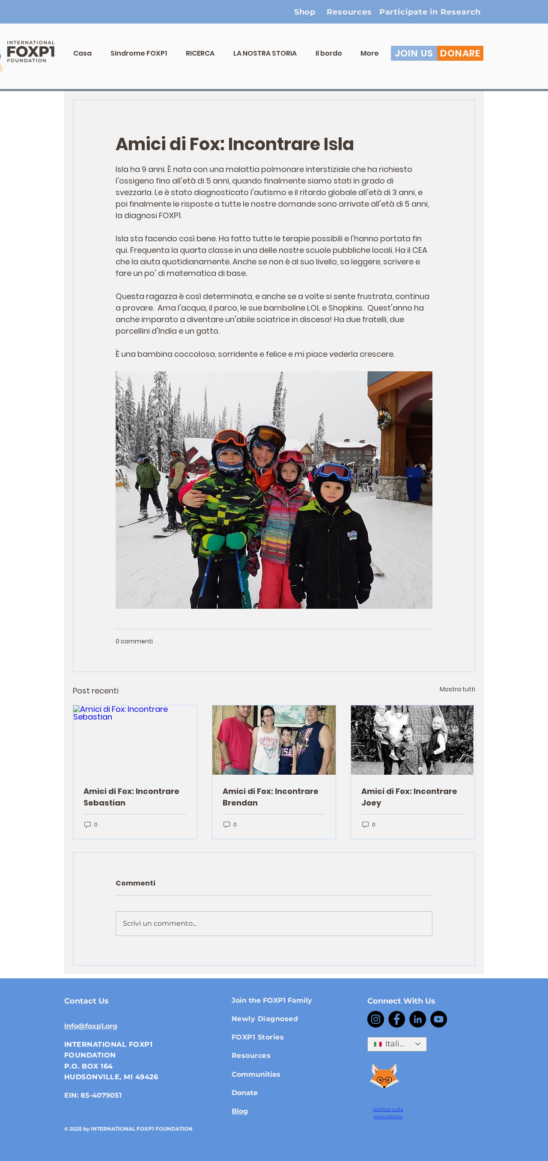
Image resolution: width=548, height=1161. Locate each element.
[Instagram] (375, 1019)
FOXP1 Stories (258, 1037)
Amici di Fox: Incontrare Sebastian (131, 797)
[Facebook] (396, 1019)
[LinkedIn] (417, 1019)
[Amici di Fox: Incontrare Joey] (413, 740)
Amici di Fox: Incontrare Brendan (271, 797)
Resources (251, 1055)
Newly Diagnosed (265, 1019)
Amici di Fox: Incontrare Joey (409, 797)
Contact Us (86, 1001)
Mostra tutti (457, 689)
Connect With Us (401, 1001)
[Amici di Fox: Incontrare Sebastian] (135, 740)
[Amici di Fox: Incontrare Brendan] (274, 740)
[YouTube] (438, 1019)
